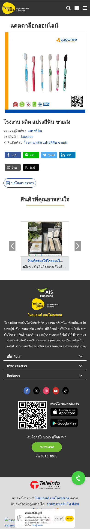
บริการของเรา (17, 365)
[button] (13, 155)
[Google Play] (68, 423)
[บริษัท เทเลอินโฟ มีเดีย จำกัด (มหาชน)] (45, 485)
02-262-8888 (47, 447)
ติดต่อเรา (13, 375)
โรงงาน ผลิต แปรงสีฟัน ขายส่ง (46, 142)
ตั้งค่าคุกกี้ (59, 518)
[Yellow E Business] (27, 390)
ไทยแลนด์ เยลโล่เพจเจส (45, 314)
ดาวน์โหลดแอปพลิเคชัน (64, 404)
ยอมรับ (69, 518)
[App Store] (68, 412)
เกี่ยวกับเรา (14, 356)
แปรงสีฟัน (35, 130)
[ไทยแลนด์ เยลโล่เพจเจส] (36, 390)
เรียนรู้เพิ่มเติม (37, 525)
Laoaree (27, 136)
